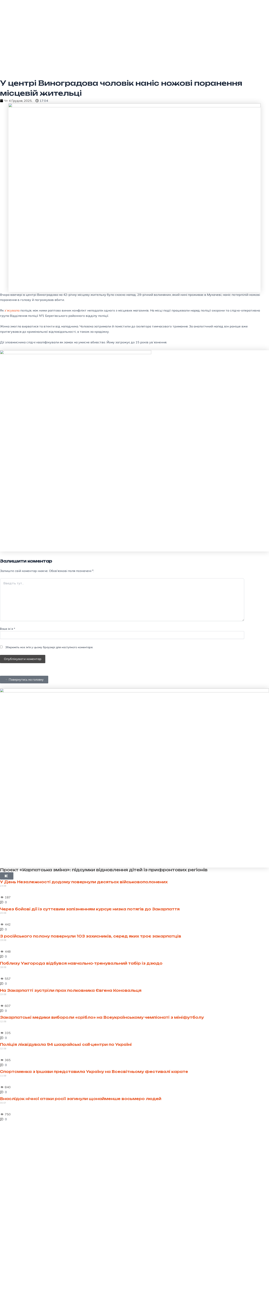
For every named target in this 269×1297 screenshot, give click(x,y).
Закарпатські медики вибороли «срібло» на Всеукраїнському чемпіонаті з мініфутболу (102, 1017)
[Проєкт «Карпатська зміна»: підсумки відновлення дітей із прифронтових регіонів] (134, 778)
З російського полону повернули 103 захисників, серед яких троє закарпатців (90, 936)
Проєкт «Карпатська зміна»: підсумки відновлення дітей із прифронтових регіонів (104, 869)
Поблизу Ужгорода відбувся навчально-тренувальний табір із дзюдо (81, 963)
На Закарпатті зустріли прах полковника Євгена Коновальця (70, 990)
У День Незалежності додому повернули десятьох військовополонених (84, 882)
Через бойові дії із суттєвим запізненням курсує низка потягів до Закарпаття (90, 909)
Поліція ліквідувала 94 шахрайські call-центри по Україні (66, 1044)
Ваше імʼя (7, 629)
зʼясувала (12, 310)
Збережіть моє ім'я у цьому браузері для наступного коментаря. (49, 647)
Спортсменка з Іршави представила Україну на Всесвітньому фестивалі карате (94, 1071)
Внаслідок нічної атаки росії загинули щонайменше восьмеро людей (80, 1099)
